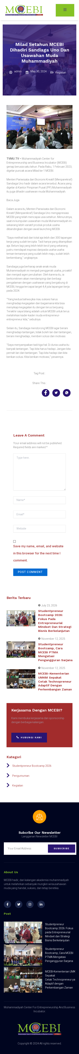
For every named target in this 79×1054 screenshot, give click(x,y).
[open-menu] (65, 10)
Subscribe (62, 848)
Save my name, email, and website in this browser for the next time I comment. (38, 553)
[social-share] (45, 393)
